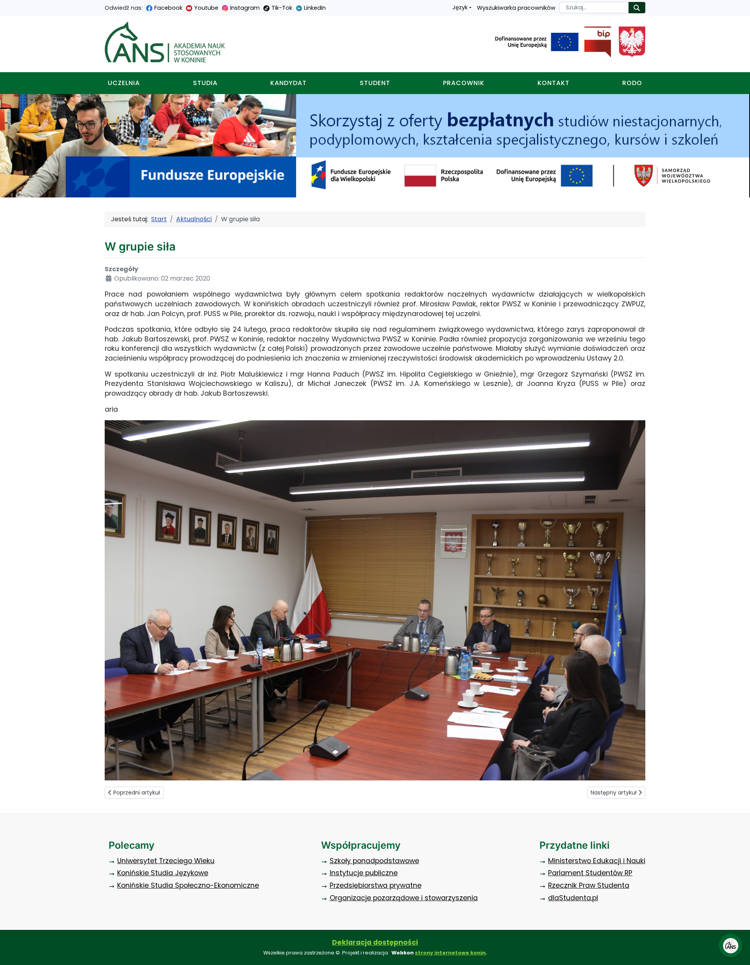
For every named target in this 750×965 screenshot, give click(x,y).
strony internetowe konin (450, 952)
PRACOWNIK (463, 82)
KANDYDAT (288, 82)
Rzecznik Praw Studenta (588, 885)
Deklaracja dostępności (375, 942)
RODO (632, 82)
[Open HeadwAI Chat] (730, 945)
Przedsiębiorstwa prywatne (375, 885)
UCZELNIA (124, 82)
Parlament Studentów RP (590, 873)
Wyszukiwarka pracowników (516, 8)
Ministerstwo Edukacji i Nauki (596, 860)
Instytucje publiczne (364, 873)
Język (460, 7)
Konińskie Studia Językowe (162, 873)
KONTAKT (554, 82)
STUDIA (205, 82)
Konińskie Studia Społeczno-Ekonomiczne (188, 885)
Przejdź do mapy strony (6, 6)
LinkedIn (315, 8)
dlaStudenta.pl (573, 898)
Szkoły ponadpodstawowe (374, 860)
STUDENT (375, 82)
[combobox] (594, 7)
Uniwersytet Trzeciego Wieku (165, 860)
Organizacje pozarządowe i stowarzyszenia (404, 898)
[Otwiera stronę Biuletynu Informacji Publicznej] (595, 42)
